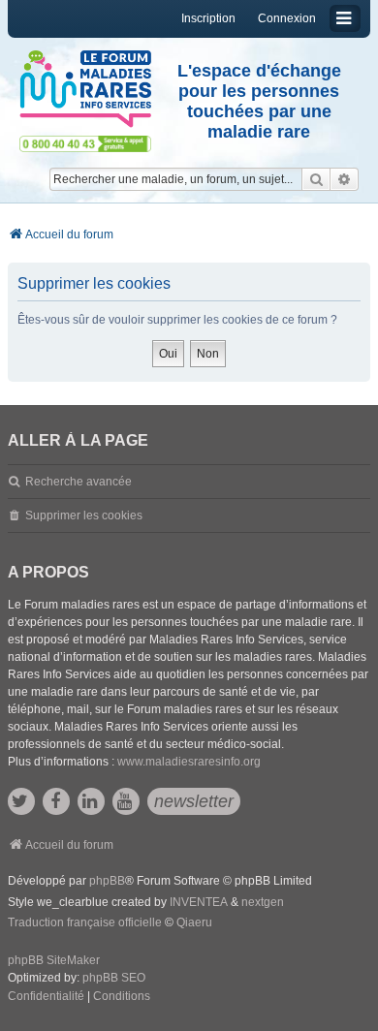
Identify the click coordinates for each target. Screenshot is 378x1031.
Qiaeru (194, 922)
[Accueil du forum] (85, 89)
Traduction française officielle (85, 922)
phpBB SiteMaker (54, 960)
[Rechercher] (316, 179)
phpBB (107, 881)
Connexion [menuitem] (287, 18)
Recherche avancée (78, 481)
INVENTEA (199, 902)
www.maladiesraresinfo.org (189, 761)
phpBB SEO (113, 977)
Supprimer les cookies (83, 515)
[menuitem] (46, 997)
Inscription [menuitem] (208, 18)
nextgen (262, 902)
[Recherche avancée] (345, 179)
